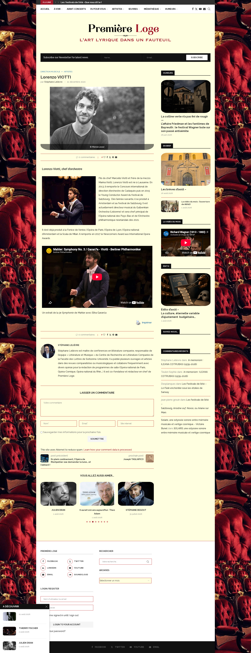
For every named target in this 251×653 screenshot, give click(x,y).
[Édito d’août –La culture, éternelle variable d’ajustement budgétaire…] (185, 289)
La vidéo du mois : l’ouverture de (195, 203)
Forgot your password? (53, 631)
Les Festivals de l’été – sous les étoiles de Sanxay (184, 388)
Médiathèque (151, 9)
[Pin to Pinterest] (113, 157)
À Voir (57, 9)
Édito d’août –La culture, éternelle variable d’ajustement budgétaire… (180, 313)
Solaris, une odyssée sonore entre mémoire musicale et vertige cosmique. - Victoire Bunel (184, 424)
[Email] (204, 9)
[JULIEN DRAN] (58, 494)
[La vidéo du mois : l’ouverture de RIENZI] (170, 206)
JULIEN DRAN (58, 510)
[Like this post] (104, 157)
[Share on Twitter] (110, 157)
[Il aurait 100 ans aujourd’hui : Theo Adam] (97, 494)
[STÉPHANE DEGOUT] (136, 494)
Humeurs (170, 9)
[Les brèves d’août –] (185, 169)
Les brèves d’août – (173, 189)
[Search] (209, 9)
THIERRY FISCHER (28, 628)
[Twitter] (196, 9)
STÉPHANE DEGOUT (136, 510)
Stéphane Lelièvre (53, 82)
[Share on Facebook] (107, 157)
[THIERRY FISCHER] (9, 631)
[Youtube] (200, 9)
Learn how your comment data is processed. (108, 449)
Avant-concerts (76, 9)
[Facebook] (192, 9)
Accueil (45, 9)
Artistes (117, 9)
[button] (55, 2)
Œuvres (133, 9)
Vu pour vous (98, 9)
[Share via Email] (116, 157)
